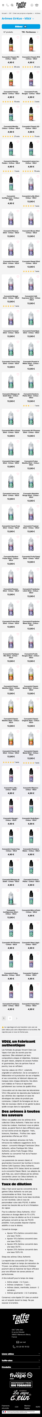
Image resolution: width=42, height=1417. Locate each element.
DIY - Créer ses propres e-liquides (20, 13)
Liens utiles (8, 1354)
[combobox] (12, 5)
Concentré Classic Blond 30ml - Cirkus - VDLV (31, 688)
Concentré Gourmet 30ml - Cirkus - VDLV (11, 262)
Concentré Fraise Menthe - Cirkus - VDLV (11, 974)
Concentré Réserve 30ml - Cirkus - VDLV (11, 232)
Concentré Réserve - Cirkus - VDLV (31, 789)
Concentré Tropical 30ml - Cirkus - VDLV (31, 527)
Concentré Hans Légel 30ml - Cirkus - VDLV (10, 462)
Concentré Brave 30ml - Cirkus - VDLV (31, 232)
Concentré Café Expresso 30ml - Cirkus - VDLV (31, 298)
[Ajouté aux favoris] (18, 37)
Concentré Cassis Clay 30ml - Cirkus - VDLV (11, 362)
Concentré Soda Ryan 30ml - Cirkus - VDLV (31, 332)
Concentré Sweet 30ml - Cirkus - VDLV (31, 262)
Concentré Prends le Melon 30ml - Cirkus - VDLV (31, 363)
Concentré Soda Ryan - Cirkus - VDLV (31, 819)
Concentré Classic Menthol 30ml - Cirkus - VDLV (11, 688)
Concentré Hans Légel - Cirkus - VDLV (31, 943)
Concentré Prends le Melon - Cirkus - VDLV (31, 850)
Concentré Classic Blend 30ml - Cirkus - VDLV (31, 753)
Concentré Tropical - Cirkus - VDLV (31, 974)
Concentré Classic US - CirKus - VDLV (31, 127)
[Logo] (21, 5)
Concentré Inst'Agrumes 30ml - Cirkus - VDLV (11, 912)
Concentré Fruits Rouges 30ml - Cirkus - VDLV (31, 655)
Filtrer (19, 26)
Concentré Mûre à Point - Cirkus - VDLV (31, 911)
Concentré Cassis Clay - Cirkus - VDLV (11, 850)
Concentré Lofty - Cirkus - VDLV (11, 789)
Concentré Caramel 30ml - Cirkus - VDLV (11, 332)
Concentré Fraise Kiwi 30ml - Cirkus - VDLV (10, 622)
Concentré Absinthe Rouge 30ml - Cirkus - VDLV (31, 495)
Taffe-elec (7, 1360)
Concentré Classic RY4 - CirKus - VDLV (31, 58)
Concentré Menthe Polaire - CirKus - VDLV (11, 162)
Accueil (4, 13)
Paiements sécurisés (6, 1407)
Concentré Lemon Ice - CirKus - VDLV (31, 162)
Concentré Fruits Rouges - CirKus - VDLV (31, 92)
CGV (16, 1407)
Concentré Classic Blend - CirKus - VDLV (11, 92)
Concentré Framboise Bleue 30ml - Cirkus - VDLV (31, 623)
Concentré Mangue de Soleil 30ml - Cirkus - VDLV (10, 396)
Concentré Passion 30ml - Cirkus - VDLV (11, 590)
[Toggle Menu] (3, 5)
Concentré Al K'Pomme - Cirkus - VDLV (11, 943)
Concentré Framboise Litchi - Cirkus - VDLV (11, 1005)
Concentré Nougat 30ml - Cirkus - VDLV (11, 297)
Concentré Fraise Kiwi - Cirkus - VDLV (31, 1005)
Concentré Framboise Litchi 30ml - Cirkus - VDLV (31, 591)
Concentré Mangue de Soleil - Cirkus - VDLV (10, 880)
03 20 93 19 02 (22, 1347)
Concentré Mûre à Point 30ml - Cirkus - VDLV (11, 431)
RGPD (38, 1407)
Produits (6, 1367)
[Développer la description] (33, 18)
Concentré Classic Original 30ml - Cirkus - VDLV (31, 720)
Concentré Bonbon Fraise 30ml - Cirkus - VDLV (11, 558)
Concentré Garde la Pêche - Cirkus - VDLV (31, 880)
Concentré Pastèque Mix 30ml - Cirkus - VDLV (11, 655)
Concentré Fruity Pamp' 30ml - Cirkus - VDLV (31, 557)
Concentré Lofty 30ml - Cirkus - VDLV (31, 197)
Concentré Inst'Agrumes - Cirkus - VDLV (11, 198)
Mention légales (27, 1407)
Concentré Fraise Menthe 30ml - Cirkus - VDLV (31, 463)
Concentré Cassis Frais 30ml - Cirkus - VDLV (11, 527)
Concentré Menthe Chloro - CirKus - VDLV (11, 127)
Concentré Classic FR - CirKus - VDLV (11, 58)
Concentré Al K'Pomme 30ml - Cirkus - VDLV (31, 431)
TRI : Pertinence (29, 32)
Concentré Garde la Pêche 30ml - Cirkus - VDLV (31, 396)
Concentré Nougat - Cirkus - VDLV (11, 819)
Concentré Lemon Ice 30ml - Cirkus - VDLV (11, 494)
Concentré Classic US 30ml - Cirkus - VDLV (11, 752)
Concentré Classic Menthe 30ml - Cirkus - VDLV (11, 720)
